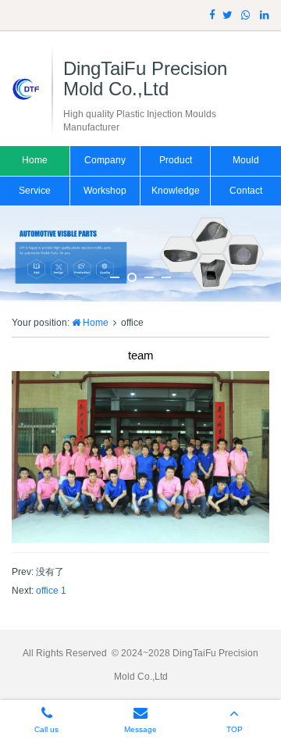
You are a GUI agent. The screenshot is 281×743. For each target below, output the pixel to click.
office (132, 322)
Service (35, 190)
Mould (246, 160)
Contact (245, 190)
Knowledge (175, 190)
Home (35, 160)
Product (175, 160)
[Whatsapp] (246, 15)
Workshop (105, 190)
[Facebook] (212, 15)
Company (105, 160)
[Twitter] (227, 15)
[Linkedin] (264, 15)
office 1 (51, 590)
